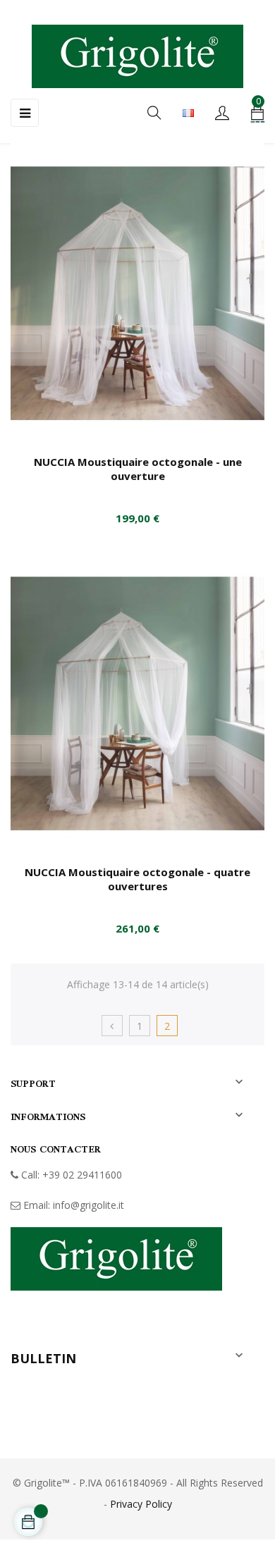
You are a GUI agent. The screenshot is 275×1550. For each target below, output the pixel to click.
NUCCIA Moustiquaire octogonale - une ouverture (138, 469)
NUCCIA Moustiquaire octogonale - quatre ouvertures (137, 879)
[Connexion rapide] (222, 114)
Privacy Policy (141, 1504)
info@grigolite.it (88, 1205)
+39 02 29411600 (82, 1174)
